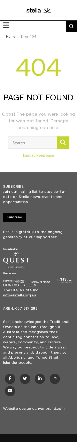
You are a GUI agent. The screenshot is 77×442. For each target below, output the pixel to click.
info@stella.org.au (19, 295)
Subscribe (14, 217)
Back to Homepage (38, 155)
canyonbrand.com (48, 409)
